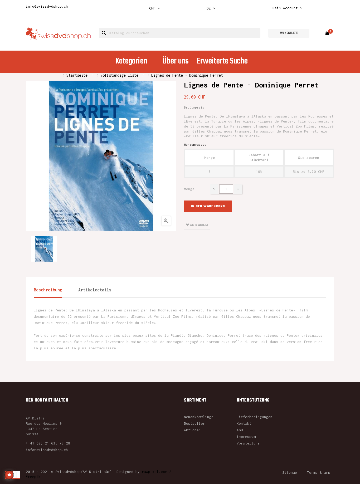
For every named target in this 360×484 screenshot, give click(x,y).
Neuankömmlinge (198, 417)
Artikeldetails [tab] (94, 289)
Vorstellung (248, 443)
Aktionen (192, 430)
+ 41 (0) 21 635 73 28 (48, 443)
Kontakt (244, 423)
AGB (240, 430)
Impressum (246, 436)
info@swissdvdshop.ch (47, 6)
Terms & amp (318, 472)
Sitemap (289, 472)
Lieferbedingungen (255, 417)
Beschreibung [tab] (48, 289)
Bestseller (194, 423)
